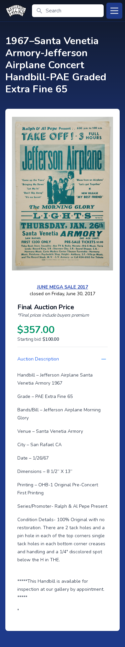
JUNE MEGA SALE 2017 (62, 287)
